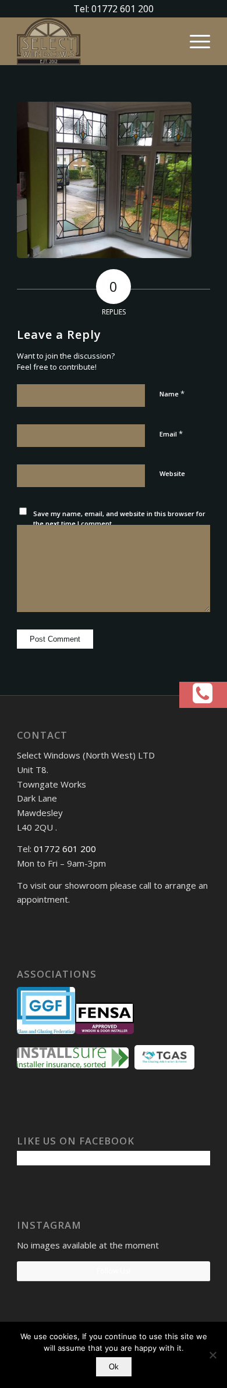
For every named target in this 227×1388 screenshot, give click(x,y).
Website (172, 473)
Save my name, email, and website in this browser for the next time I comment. (119, 518)
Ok (114, 1366)
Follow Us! (113, 1271)
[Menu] (194, 41)
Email (171, 433)
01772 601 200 (65, 848)
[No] (212, 1355)
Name (172, 393)
